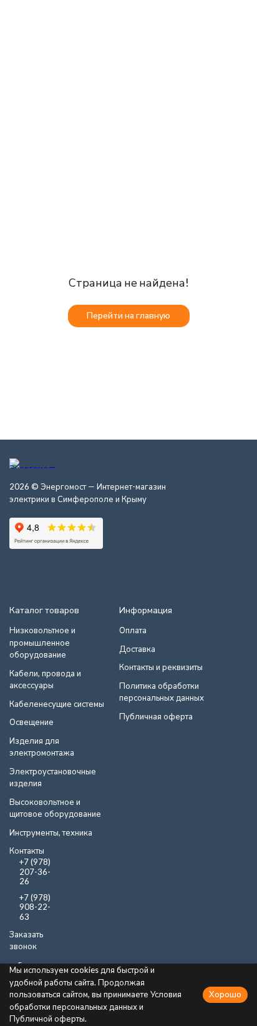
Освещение (31, 722)
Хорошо (225, 994)
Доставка (137, 649)
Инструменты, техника (50, 832)
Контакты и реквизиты (161, 667)
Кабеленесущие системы (56, 704)
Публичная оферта (156, 716)
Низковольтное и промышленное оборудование (42, 642)
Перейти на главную (128, 315)
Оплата (133, 630)
